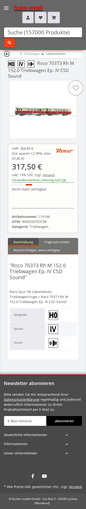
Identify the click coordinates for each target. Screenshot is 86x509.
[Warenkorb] (53, 17)
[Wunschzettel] (40, 17)
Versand (48, 175)
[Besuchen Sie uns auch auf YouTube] (44, 476)
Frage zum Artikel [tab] (56, 242)
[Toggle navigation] (6, 5)
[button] (28, 17)
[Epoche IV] (22, 63)
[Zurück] (7, 54)
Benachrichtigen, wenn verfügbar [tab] (37, 250)
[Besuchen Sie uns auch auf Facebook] (33, 476)
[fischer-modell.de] (23, 7)
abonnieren (64, 421)
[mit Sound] (32, 63)
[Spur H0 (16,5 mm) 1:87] (13, 63)
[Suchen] (9, 42)
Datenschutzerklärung (21, 399)
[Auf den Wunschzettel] (75, 88)
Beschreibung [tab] (23, 242)
